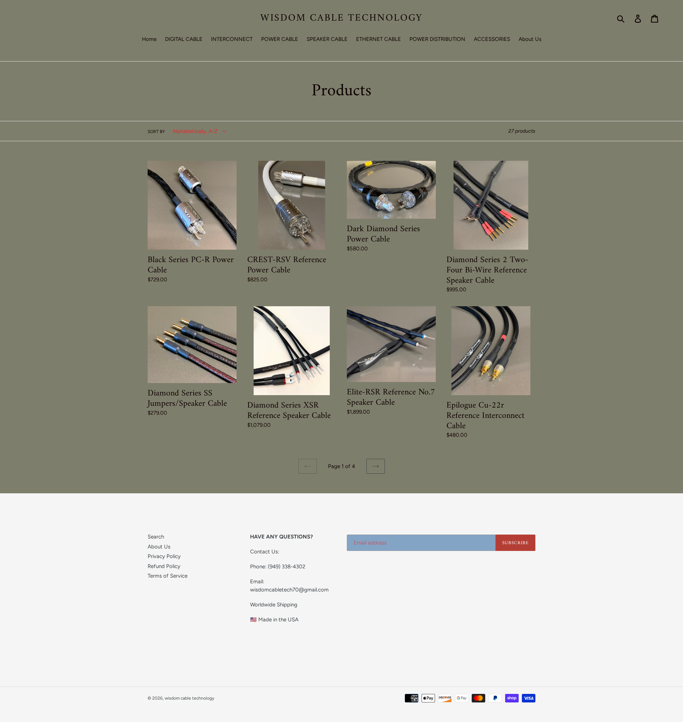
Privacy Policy (164, 556)
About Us (159, 546)
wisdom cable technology (341, 18)
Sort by (156, 131)
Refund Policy (164, 566)
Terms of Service (167, 576)
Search (156, 536)
